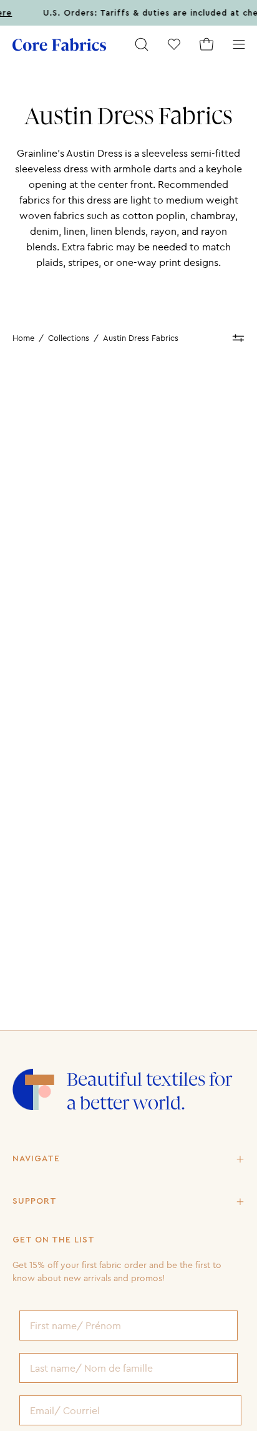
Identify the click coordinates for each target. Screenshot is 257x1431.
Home (23, 338)
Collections (68, 338)
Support (34, 1201)
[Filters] (238, 338)
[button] (141, 44)
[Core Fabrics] (59, 44)
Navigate (36, 1158)
